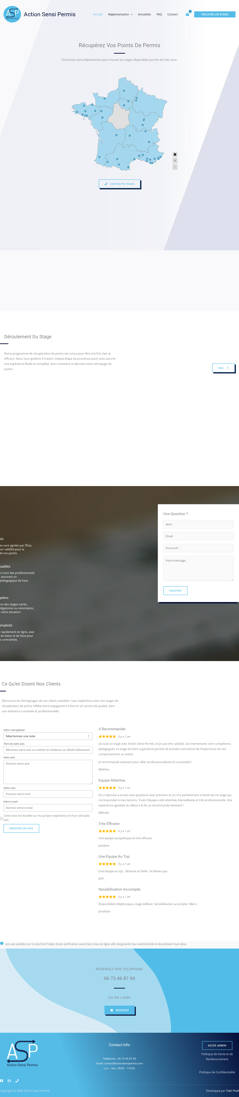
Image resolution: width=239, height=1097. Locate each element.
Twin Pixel (232, 1091)
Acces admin (217, 1045)
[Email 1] (9, 1080)
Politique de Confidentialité (217, 1072)
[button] (131, 14)
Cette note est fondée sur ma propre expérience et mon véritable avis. (46, 818)
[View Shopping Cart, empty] (187, 14)
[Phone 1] (17, 1080)
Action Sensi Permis (50, 14)
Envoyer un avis (21, 828)
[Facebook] (1, 1080)
